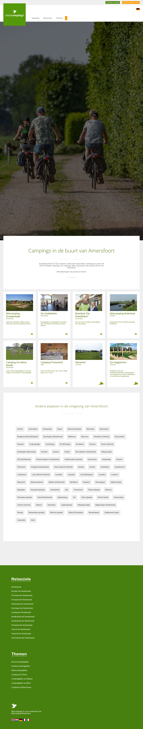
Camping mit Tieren (19, 675)
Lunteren (114, 475)
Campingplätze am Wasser (22, 679)
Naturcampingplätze (19, 670)
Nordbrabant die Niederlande (23, 617)
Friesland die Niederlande (21, 600)
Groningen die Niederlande (22, 608)
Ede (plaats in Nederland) (86, 452)
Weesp (20, 512)
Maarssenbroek (37, 482)
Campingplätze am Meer (21, 683)
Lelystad (71, 475)
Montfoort (73, 482)
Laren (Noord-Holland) (41, 475)
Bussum (20, 444)
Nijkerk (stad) (116, 482)
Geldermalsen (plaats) (73, 459)
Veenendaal (118, 497)
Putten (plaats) (94, 490)
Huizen (92, 467)
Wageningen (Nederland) (105, 505)
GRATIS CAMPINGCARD (131, 2)
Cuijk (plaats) (34, 444)
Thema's (59, 18)
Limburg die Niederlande (21, 612)
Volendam (51, 505)
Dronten (44, 452)
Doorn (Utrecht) (107, 444)
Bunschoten (119, 437)
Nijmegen (21, 490)
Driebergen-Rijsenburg (26, 452)
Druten (67, 452)
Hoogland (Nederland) (40, 467)
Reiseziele (47, 18)
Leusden (102, 475)
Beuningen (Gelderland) (53, 437)
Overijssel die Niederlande (22, 625)
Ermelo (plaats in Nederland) (47, 459)
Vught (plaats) (66, 505)
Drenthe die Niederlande (21, 591)
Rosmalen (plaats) (24, 497)
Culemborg (49, 444)
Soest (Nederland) (44, 497)
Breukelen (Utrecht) (101, 437)
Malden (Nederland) (56, 482)
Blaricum (84, 437)
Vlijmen (39, 505)
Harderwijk (106, 459)
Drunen (56, 452)
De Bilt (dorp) (65, 444)
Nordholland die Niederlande (22, 621)
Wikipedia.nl (73, 277)
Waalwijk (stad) (84, 505)
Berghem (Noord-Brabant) (27, 437)
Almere (20, 429)
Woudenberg (94, 512)
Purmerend (78, 490)
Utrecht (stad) (103, 497)
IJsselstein (105, 467)
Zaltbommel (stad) (111, 512)
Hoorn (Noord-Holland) (63, 467)
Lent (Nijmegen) (86, 475)
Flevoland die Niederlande (22, 595)
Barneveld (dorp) (74, 429)
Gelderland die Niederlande (22, 604)
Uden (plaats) (86, 497)
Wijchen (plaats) (56, 512)
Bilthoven (72, 437)
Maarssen (21, 482)
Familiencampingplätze (20, 666)
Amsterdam (47, 429)
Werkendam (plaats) (36, 512)
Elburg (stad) (106, 452)
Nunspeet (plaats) (38, 490)
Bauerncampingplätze (20, 662)
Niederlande (16, 587)
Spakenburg (62, 497)
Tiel (74, 497)
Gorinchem (92, 459)
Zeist (33, 520)
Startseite (35, 18)
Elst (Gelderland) (24, 459)
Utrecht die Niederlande (20, 629)
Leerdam (58, 475)
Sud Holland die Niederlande (23, 638)
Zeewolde (21, 520)
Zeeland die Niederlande (21, 634)
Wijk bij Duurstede (75, 512)
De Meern (80, 444)
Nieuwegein (100, 482)
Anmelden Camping (113, 2)
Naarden (86, 482)
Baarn (59, 429)
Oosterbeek (54, 490)
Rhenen (108, 490)
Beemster (90, 429)
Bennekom (104, 429)
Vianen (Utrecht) (23, 505)
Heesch (119, 459)
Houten (81, 467)
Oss (66, 490)
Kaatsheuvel (120, 467)
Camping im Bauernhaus (21, 687)
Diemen (92, 444)
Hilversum (21, 467)
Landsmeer (21, 475)
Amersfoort (33, 429)
